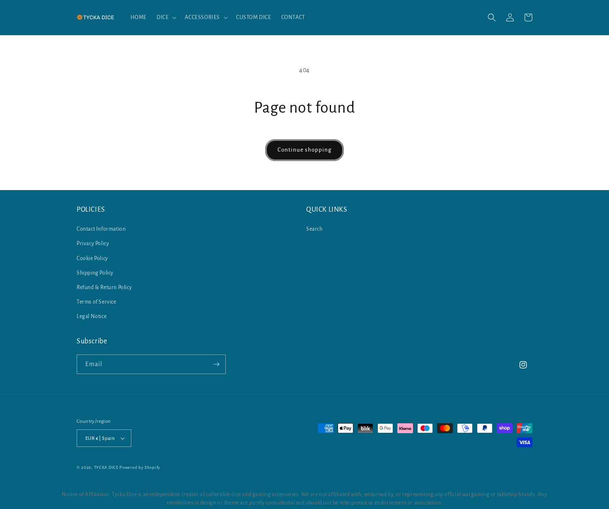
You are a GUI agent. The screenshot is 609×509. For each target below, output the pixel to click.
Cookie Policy (92, 258)
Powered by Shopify (139, 467)
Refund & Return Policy (104, 287)
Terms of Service (96, 302)
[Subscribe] (216, 364)
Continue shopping (304, 150)
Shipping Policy (95, 273)
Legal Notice (91, 316)
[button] (166, 17)
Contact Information (101, 229)
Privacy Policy (93, 243)
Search (314, 229)
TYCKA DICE (106, 467)
